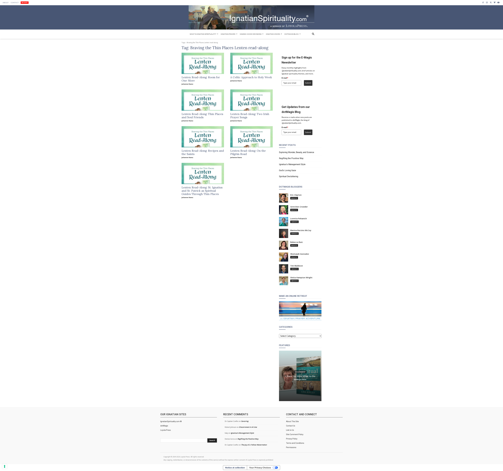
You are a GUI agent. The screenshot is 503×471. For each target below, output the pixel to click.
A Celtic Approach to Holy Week (251, 77)
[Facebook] (483, 2)
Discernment (300, 372)
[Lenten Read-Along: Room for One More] (203, 63)
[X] (491, 2)
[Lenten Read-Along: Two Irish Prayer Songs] (251, 100)
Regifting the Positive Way (291, 158)
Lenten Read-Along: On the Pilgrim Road (248, 152)
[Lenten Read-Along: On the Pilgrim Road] (251, 136)
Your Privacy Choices (260, 467)
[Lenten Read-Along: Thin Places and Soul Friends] (203, 100)
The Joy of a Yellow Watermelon (254, 445)
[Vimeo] (494, 2)
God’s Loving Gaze (287, 170)
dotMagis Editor (300, 379)
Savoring (244, 421)
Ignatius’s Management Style (292, 164)
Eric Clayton (296, 195)
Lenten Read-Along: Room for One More (201, 79)
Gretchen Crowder (299, 206)
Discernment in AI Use (248, 427)
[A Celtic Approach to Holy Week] (251, 63)
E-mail (285, 78)
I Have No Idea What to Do (300, 376)
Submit (308, 83)
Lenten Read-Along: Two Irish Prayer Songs (249, 115)
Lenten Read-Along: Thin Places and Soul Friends (202, 115)
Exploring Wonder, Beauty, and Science (296, 152)
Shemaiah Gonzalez (299, 254)
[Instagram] (487, 2)
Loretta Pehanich (298, 218)
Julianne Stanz (187, 84)
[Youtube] (498, 2)
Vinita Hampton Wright (301, 277)
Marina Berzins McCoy (300, 230)
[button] (313, 34)
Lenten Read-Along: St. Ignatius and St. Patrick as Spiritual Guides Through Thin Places (202, 191)
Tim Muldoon (296, 265)
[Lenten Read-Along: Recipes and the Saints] (203, 136)
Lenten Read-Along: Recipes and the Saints (203, 152)
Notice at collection (235, 467)
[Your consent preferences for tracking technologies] (4, 466)
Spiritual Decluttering (288, 176)
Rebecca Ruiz (296, 242)
